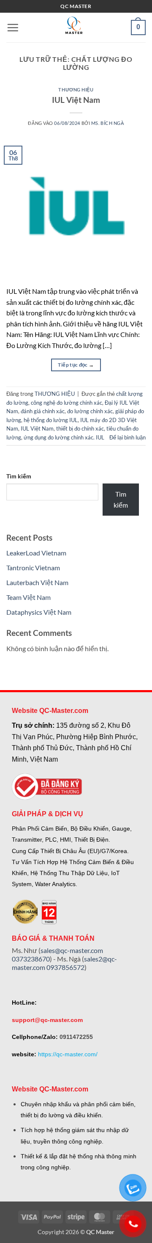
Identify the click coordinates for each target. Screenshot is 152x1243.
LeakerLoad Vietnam (36, 553)
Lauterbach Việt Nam (37, 582)
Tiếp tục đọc (76, 365)
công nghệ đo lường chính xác (66, 402)
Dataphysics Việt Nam (38, 612)
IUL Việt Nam (76, 100)
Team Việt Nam (28, 597)
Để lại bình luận (127, 437)
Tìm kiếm (18, 476)
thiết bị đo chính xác (80, 428)
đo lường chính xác (90, 411)
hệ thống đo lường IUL (51, 420)
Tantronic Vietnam (33, 567)
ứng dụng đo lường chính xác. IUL (64, 437)
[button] (12, 27)
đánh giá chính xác (43, 411)
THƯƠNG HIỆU (75, 89)
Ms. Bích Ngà (107, 123)
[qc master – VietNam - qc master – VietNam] (74, 27)
